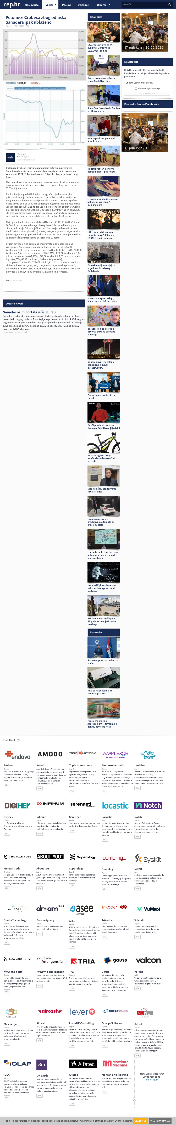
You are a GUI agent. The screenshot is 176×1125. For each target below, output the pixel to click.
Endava (8, 765)
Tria (71, 972)
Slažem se (140, 1120)
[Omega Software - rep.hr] (115, 1013)
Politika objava (23, 157)
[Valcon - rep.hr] (148, 962)
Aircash (40, 1023)
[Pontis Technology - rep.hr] (17, 912)
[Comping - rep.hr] (115, 863)
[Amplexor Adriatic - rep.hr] (115, 757)
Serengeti (75, 817)
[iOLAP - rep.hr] (17, 1065)
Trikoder (107, 920)
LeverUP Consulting (81, 1023)
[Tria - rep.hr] (83, 965)
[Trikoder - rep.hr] (114, 908)
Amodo (40, 765)
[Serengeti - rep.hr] (83, 807)
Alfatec (73, 1075)
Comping (107, 869)
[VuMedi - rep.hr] (148, 912)
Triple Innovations (80, 765)
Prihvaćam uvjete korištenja (149, 88)
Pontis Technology (15, 920)
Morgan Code (12, 869)
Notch (138, 817)
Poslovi (66, 5)
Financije (10, 26)
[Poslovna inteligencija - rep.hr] (50, 963)
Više (7, 785)
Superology (76, 869)
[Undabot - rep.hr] (148, 758)
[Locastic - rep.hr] (115, 808)
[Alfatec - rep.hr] (83, 1067)
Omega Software (112, 1023)
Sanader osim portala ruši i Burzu (29, 312)
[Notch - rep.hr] (148, 808)
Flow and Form (13, 972)
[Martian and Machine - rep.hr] (115, 1066)
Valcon (138, 972)
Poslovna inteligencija (50, 972)
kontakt (31, 160)
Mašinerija (10, 1024)
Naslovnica (32, 5)
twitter (24, 160)
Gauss (105, 972)
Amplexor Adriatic (113, 765)
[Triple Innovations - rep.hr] (83, 755)
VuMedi (139, 920)
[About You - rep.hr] (50, 859)
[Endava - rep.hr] (17, 759)
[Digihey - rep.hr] (17, 809)
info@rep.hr (152, 1079)
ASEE (72, 921)
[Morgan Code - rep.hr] (17, 859)
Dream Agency (45, 920)
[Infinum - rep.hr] (50, 804)
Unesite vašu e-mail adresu (139, 82)
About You (42, 869)
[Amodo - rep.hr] (50, 757)
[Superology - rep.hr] (83, 859)
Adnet (138, 1024)
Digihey (8, 817)
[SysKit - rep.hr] (148, 862)
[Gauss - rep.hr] (115, 963)
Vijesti (47, 5)
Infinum (41, 817)
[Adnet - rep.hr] (144, 1017)
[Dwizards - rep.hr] (41, 1069)
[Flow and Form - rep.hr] (17, 960)
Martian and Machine (115, 1075)
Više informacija (160, 1120)
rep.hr (12, 5)
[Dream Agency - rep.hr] (50, 910)
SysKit (138, 869)
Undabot (140, 765)
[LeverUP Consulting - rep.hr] (83, 1014)
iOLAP (7, 1075)
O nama (100, 5)
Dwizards (42, 1076)
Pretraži (127, 4)
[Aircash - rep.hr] (50, 1013)
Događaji (83, 5)
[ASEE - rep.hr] (82, 914)
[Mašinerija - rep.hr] (11, 1017)
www (19, 160)
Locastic (107, 817)
